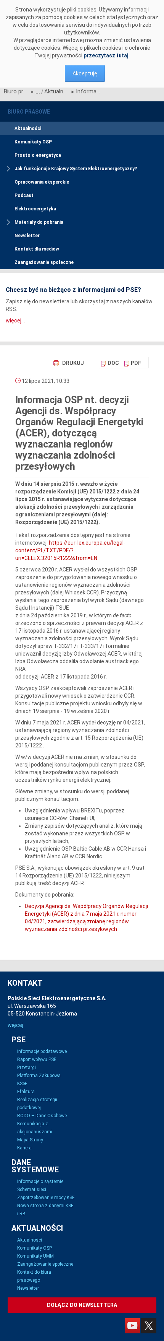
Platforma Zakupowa (39, 1075)
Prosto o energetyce (37, 155)
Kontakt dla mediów (36, 249)
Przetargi (26, 1067)
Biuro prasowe (16, 91)
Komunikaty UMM (35, 1256)
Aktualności (56, 91)
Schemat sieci (31, 1189)
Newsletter (27, 235)
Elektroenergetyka (35, 209)
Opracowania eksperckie (41, 182)
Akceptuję (84, 73)
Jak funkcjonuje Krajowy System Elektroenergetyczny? (75, 168)
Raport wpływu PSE (36, 1059)
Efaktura (26, 1091)
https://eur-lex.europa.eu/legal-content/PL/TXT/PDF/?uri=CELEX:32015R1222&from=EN (70, 550)
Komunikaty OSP (33, 142)
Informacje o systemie (40, 1181)
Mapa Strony (30, 1139)
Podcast (24, 195)
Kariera (24, 1148)
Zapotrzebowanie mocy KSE (46, 1197)
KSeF (22, 1083)
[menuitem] (110, 363)
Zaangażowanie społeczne (44, 262)
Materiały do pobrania (38, 222)
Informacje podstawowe (42, 1051)
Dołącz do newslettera (82, 1305)
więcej (15, 1025)
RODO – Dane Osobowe (42, 1115)
